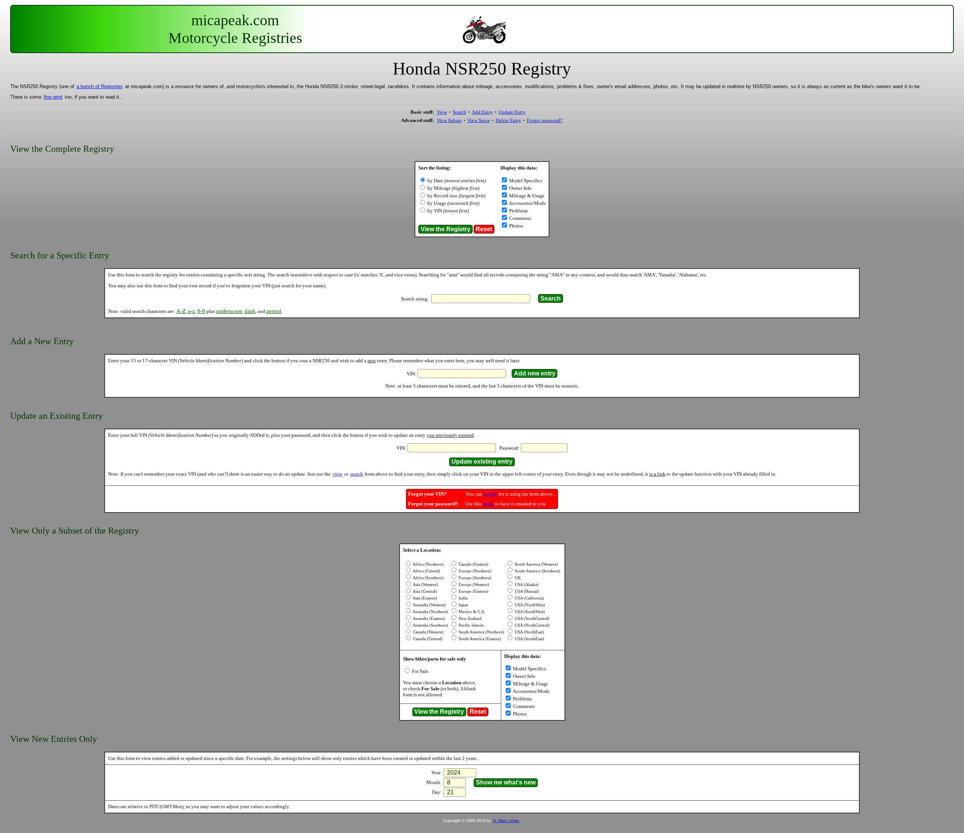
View (442, 112)
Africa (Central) (426, 571)
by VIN (448, 211)
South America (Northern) (481, 632)
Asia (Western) (425, 585)
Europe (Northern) (474, 571)
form (488, 504)
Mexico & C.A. (471, 612)
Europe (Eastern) (473, 591)
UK (517, 578)
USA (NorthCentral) (531, 625)
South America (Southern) (537, 571)
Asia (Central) (424, 591)
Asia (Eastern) (424, 598)
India (463, 598)
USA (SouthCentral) (531, 618)
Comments (519, 218)
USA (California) (529, 598)
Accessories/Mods (527, 203)
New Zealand (470, 618)
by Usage (453, 203)
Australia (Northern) (430, 612)
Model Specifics (525, 180)
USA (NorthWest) (529, 605)
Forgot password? (545, 120)
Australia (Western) (429, 605)
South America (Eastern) (479, 639)
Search (459, 112)
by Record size (456, 195)
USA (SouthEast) (529, 639)
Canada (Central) (427, 639)
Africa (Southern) (428, 578)
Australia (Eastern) (428, 618)
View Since (478, 120)
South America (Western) (536, 564)
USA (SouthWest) (529, 612)
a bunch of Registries (99, 86)
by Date (456, 180)
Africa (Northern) (428, 564)
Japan (463, 605)
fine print (53, 97)
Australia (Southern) (430, 625)
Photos (515, 226)
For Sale (420, 671)
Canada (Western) (428, 632)
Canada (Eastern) (473, 564)
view (337, 474)
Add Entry (482, 112)
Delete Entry (508, 120)
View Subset (449, 120)
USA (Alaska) (526, 585)
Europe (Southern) (474, 578)
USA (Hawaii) (526, 591)
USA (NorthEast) (529, 632)
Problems (518, 211)
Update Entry (512, 112)
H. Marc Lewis (506, 820)
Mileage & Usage (526, 195)
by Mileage (453, 188)
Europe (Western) (473, 585)
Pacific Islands (471, 625)
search (356, 474)
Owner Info (520, 188)
